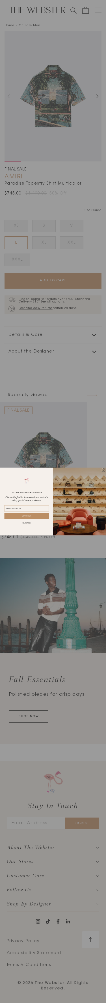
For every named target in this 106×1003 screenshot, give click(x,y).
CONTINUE (26, 516)
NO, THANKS (26, 523)
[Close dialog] (103, 470)
